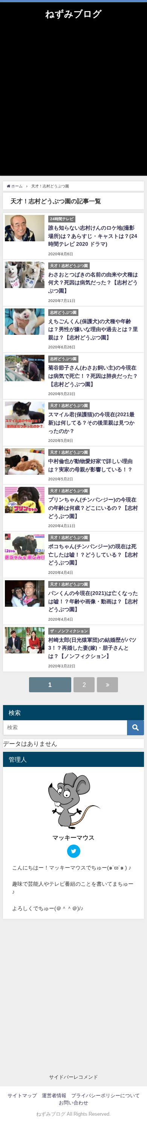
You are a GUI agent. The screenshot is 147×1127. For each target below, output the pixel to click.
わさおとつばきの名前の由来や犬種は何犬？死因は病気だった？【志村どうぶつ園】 (93, 282)
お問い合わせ (73, 1102)
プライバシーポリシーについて (105, 1095)
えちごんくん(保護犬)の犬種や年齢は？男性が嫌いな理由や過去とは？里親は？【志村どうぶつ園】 (93, 329)
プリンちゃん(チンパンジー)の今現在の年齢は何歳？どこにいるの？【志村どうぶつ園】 (93, 507)
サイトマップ (22, 1095)
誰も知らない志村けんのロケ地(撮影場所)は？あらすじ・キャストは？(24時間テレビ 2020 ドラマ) (92, 236)
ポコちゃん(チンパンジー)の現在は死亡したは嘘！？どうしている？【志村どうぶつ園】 (93, 554)
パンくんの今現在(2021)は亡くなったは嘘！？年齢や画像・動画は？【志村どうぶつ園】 (93, 601)
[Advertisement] (73, 102)
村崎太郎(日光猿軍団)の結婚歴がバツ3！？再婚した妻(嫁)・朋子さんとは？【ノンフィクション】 (92, 648)
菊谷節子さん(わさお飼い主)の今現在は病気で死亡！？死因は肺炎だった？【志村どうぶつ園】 (93, 375)
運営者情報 (54, 1095)
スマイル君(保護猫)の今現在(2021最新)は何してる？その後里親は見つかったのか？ (91, 422)
